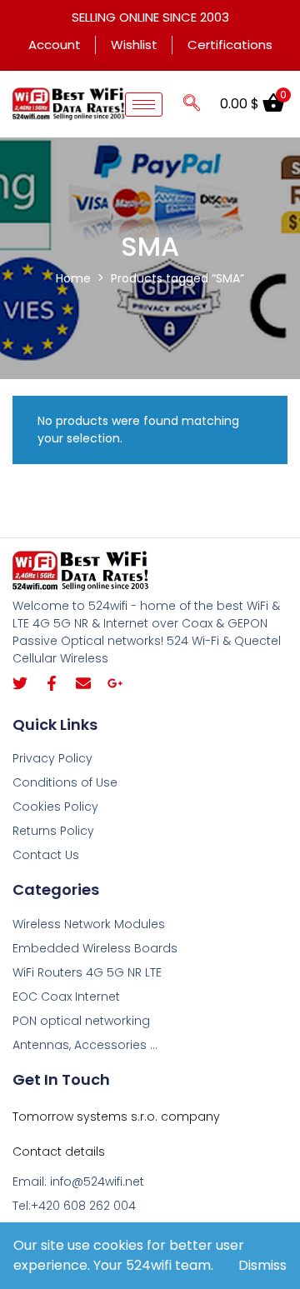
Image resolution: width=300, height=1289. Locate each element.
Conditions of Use (65, 782)
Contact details (58, 1151)
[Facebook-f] (51, 683)
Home (73, 278)
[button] (191, 104)
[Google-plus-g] (115, 683)
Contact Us (45, 855)
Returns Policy (53, 830)
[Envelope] (83, 683)
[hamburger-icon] (143, 104)
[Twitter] (20, 683)
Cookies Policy (55, 806)
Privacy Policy (52, 758)
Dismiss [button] (262, 1265)
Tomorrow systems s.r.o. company (116, 1116)
